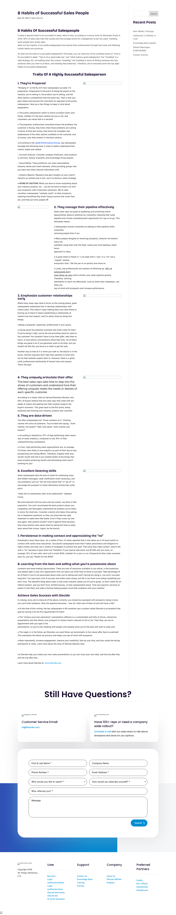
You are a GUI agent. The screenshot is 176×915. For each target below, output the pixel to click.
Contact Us (82, 876)
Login (49, 879)
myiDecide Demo (55, 889)
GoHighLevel (142, 890)
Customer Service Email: (40, 722)
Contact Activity (140, 55)
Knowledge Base (85, 879)
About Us (111, 876)
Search (154, 14)
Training (80, 882)
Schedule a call (102, 731)
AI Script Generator (56, 899)
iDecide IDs (52, 895)
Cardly (139, 880)
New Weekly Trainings (143, 31)
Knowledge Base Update (144, 43)
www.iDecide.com (53, 663)
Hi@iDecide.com (31, 727)
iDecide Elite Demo (56, 892)
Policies (80, 886)
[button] (88, 913)
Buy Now (51, 876)
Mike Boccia (37, 18)
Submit (138, 823)
